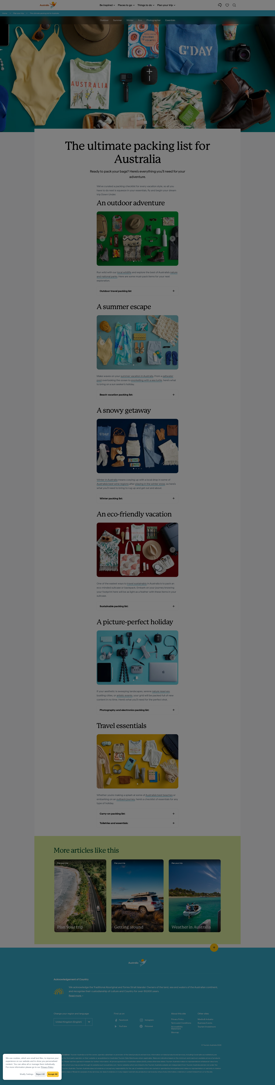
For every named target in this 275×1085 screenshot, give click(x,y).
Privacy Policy (47, 1067)
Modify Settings (26, 1074)
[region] (32, 1067)
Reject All (40, 1074)
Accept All (52, 1074)
